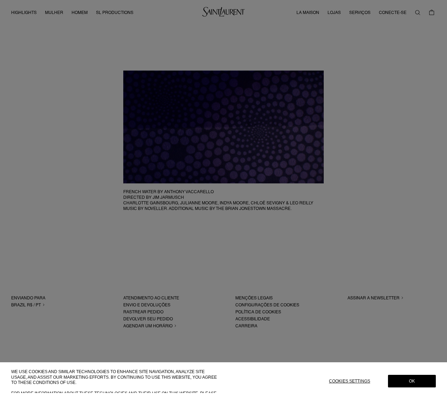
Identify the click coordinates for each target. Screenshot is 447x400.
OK (412, 381)
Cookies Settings (349, 381)
